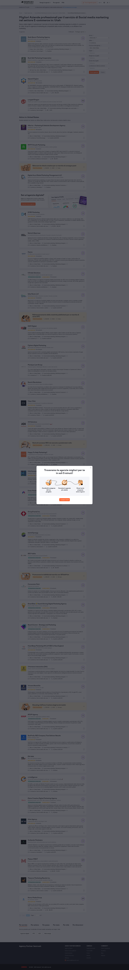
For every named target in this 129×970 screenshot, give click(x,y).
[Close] (90, 467)
